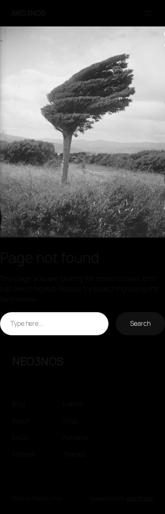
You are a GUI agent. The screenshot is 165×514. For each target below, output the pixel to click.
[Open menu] (148, 13)
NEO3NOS (29, 13)
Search (140, 323)
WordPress (139, 498)
